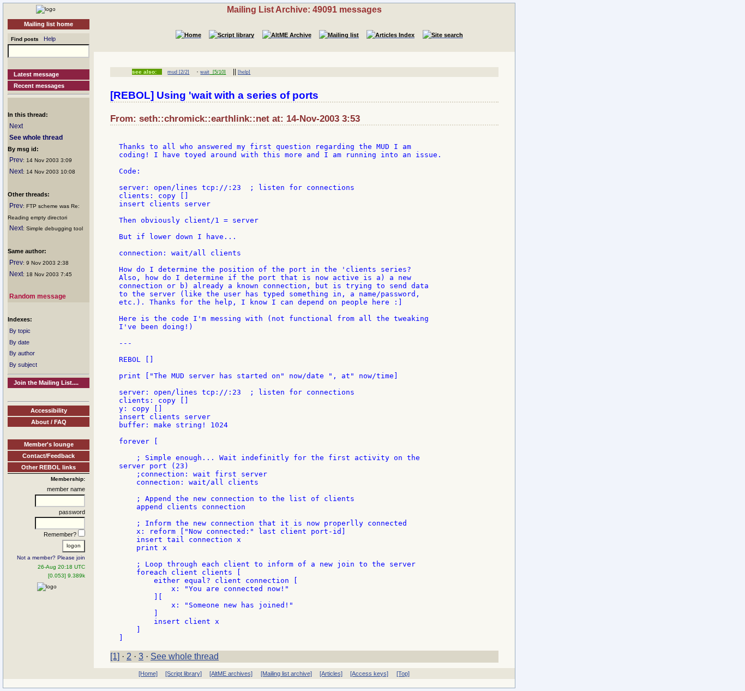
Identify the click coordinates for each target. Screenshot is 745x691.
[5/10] (217, 72)
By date (19, 342)
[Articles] (331, 673)
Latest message (36, 74)
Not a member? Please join (51, 558)
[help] (244, 72)
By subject (23, 364)
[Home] (46, 8)
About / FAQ (49, 422)
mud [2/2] (178, 72)
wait (204, 72)
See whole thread (36, 137)
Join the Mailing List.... (46, 382)
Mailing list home (48, 24)
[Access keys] (369, 673)
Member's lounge (49, 444)
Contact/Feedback (48, 455)
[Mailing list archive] (286, 673)
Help (50, 38)
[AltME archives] (231, 673)
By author (22, 353)
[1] (114, 656)
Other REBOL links (48, 467)
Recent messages (39, 85)
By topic (20, 330)
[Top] (403, 673)
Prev (16, 160)
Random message (37, 296)
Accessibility (49, 410)
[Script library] (183, 673)
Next (16, 126)
